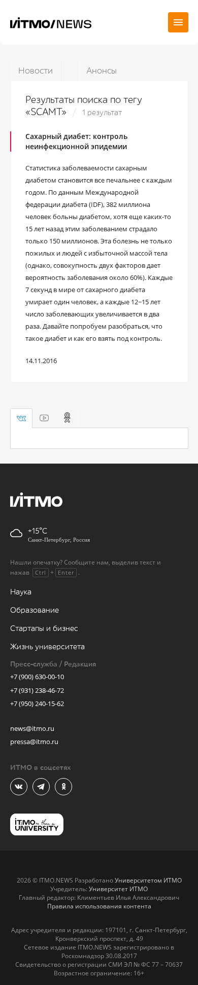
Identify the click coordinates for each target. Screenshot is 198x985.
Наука (20, 592)
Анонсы (101, 70)
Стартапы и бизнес (44, 629)
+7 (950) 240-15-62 (37, 703)
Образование (34, 610)
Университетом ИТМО (148, 880)
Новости (35, 70)
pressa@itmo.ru (34, 741)
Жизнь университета (47, 647)
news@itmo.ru (32, 728)
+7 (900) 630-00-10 (37, 676)
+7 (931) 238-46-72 (37, 690)
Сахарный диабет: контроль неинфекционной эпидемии (76, 141)
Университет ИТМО (118, 889)
